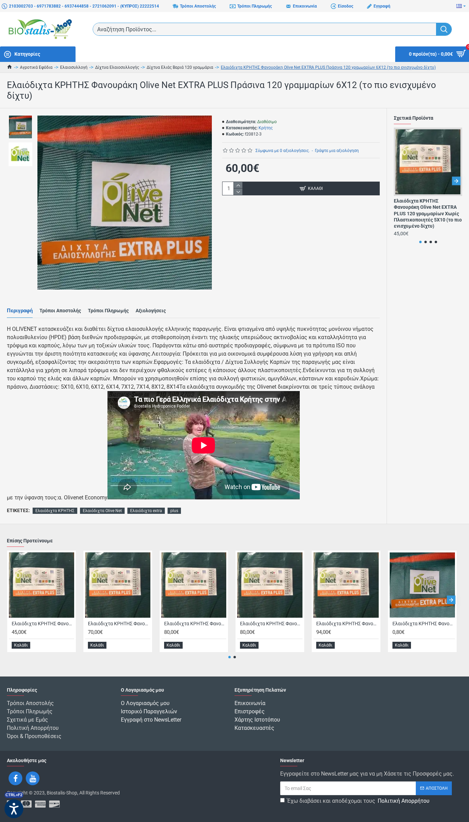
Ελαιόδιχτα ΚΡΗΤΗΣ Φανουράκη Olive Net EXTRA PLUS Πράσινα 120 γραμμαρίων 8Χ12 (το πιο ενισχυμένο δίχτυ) (271, 623)
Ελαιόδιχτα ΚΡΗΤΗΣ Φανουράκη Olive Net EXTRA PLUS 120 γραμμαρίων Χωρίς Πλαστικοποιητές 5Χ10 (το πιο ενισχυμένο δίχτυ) (428, 213)
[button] (400, 180)
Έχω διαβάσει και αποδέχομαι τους (358, 801)
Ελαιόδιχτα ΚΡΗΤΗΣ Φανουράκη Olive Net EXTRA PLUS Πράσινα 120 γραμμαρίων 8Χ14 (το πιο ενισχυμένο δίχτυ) (347, 623)
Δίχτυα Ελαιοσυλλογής (117, 67)
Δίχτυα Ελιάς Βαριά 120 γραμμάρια (180, 67)
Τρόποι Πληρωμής (108, 310)
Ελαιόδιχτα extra (146, 510)
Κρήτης (266, 128)
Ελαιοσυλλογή (74, 67)
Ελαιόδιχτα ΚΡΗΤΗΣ (55, 510)
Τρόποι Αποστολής (60, 310)
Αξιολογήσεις (151, 310)
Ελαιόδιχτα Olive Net (102, 510)
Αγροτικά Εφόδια (36, 67)
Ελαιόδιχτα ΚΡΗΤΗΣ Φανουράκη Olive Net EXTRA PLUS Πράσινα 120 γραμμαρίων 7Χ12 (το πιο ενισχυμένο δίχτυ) (119, 623)
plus (174, 510)
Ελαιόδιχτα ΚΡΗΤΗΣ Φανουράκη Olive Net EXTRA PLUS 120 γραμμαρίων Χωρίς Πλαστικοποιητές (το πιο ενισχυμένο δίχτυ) (423, 623)
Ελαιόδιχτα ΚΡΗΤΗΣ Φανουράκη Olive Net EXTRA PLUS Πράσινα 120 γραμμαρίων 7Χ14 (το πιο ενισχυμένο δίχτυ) (195, 623)
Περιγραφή (20, 310)
